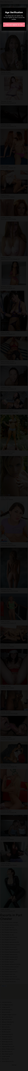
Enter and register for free (14, 24)
